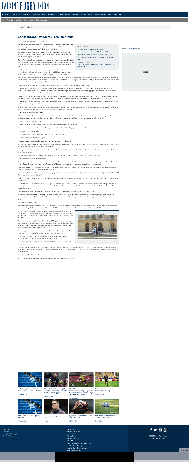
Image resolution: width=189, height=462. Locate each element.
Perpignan (108, 64)
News (7, 14)
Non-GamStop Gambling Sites (77, 448)
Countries (25, 14)
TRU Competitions (42, 20)
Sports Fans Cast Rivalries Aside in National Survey (95, 54)
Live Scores (16, 14)
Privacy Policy (71, 436)
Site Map (70, 440)
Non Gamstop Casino (74, 450)
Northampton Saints (97, 64)
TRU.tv (90, 14)
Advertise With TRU (73, 431)
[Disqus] (68, 287)
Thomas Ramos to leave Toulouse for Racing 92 (104, 390)
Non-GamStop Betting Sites (76, 446)
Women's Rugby (7, 20)
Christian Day (24, 41)
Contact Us (70, 429)
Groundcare (112, 14)
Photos (83, 14)
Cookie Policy (71, 434)
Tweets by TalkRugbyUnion (131, 48)
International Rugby (38, 14)
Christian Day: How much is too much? (91, 49)
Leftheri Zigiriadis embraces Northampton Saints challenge (29, 390)
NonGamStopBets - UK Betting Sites (79, 443)
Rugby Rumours (29, 20)
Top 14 (85, 66)
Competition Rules (73, 438)
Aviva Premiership (84, 64)
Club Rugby (52, 14)
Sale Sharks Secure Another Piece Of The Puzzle (105, 417)
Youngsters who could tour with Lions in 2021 (93, 52)
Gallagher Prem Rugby (10, 434)
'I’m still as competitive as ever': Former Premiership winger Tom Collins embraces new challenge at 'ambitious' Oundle (81, 392)
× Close (184, 450)
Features (75, 14)
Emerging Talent (100, 14)
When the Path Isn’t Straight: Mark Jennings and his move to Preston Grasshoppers (55, 391)
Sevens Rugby (64, 14)
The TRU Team (7, 436)
